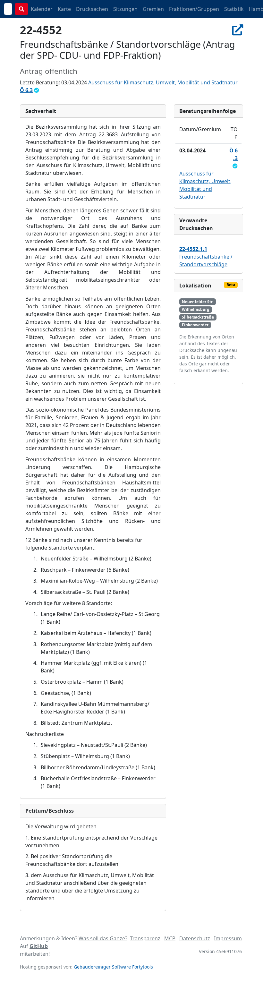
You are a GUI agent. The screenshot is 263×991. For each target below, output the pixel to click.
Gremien (153, 9)
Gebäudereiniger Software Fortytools (113, 967)
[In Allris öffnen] (237, 29)
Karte (64, 9)
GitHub (39, 946)
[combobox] (8, 9)
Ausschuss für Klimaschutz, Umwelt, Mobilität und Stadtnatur (163, 82)
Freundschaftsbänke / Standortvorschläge (206, 256)
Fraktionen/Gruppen (194, 9)
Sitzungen (125, 9)
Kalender (42, 9)
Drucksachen (92, 9)
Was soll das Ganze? (103, 938)
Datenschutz (194, 938)
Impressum (228, 938)
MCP (169, 938)
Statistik (234, 9)
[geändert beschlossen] (36, 90)
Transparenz (145, 938)
